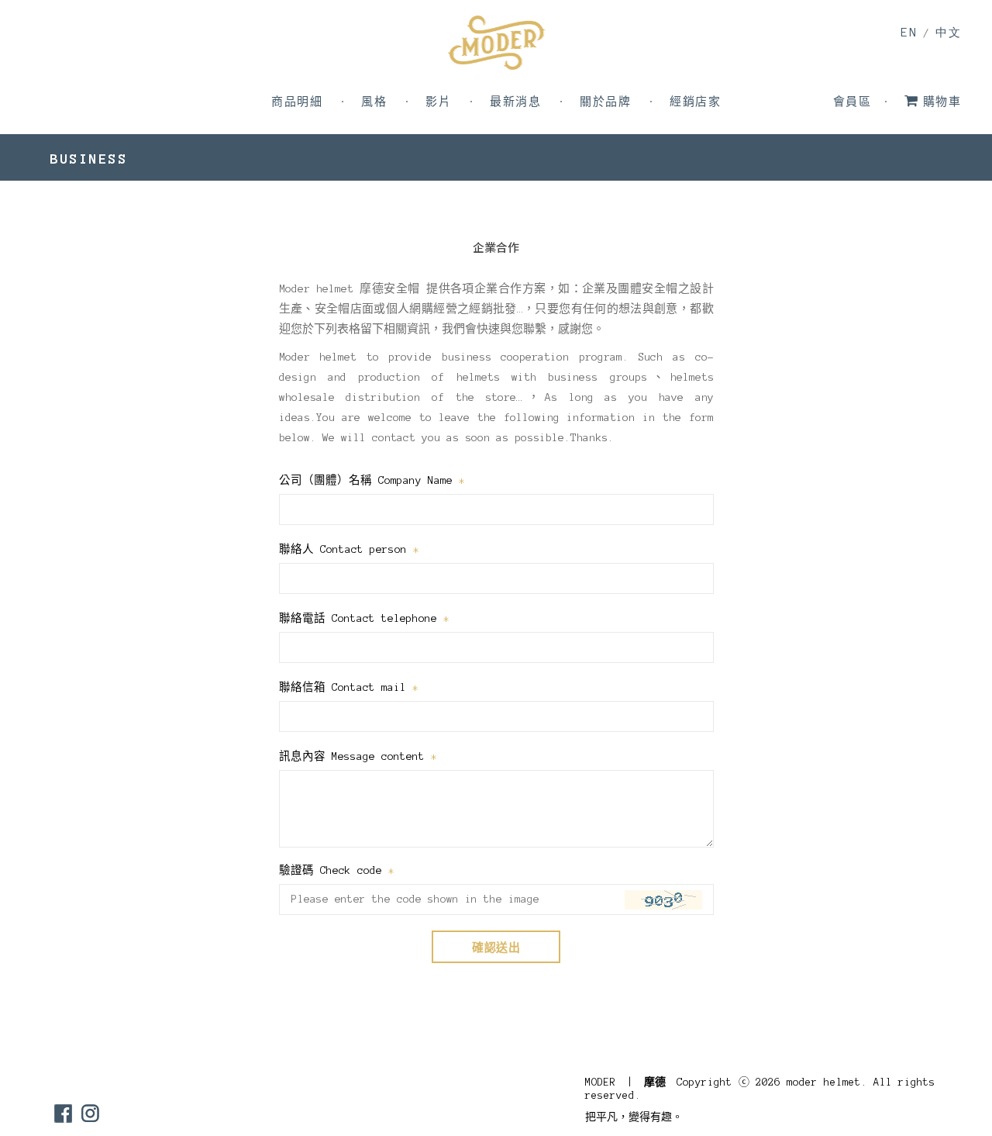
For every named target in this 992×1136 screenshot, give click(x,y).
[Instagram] (90, 1113)
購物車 (942, 102)
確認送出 (496, 948)
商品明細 (296, 102)
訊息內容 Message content (358, 756)
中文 (948, 33)
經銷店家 (695, 102)
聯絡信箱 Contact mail (348, 687)
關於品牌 (605, 102)
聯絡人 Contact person (349, 549)
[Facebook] (63, 1113)
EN (909, 32)
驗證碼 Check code (336, 870)
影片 (438, 102)
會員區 (852, 102)
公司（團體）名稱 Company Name (372, 480)
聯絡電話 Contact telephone (364, 618)
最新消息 (515, 102)
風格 (374, 102)
